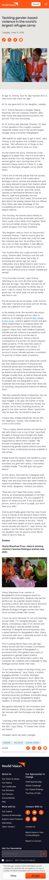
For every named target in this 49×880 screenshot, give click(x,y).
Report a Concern (33, 841)
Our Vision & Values (10, 779)
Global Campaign (33, 785)
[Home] (10, 4)
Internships (7, 823)
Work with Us (8, 806)
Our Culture (7, 811)
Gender (7, 743)
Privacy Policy (39, 871)
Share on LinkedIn (21, 40)
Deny (13, 875)
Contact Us (30, 826)
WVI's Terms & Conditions (25, 860)
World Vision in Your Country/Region (34, 833)
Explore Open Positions (12, 819)
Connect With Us (33, 806)
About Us (6, 774)
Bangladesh (32, 743)
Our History (7, 783)
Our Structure (8, 790)
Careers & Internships (11, 815)
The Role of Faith (33, 793)
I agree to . (20, 860)
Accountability (8, 798)
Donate (36, 4)
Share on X (9, 40)
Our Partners (7, 794)
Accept (35, 875)
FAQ (4, 802)
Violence (18, 743)
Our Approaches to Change (35, 775)
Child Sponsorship (33, 782)
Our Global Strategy (34, 789)
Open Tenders (8, 826)
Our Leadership (9, 786)
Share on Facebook (15, 40)
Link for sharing (4, 40)
